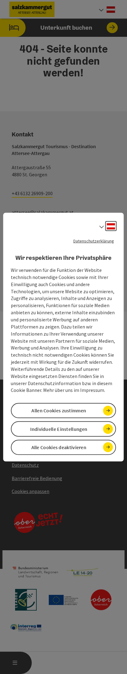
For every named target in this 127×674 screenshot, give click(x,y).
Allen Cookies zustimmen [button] (58, 410)
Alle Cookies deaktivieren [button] (59, 447)
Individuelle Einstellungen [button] (58, 429)
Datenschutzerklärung (93, 240)
